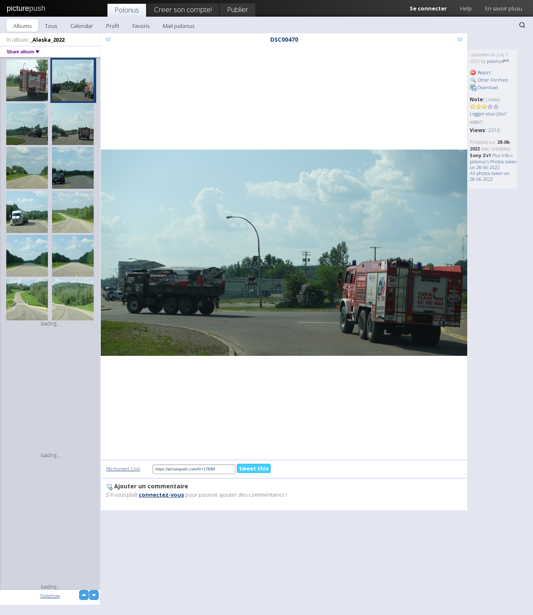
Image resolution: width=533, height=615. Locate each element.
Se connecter (428, 8)
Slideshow (50, 595)
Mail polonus (178, 26)
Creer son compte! (183, 9)
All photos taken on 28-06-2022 (490, 176)
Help (466, 8)
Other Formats (492, 80)
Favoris (140, 26)
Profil (112, 26)
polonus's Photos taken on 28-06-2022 (493, 164)
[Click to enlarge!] (284, 253)
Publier (237, 9)
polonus (495, 61)
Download (487, 87)
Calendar (81, 26)
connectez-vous (161, 494)
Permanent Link (123, 468)
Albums (22, 26)
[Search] (522, 25)
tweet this (254, 468)
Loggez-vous (482, 113)
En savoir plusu (503, 8)
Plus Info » (502, 155)
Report (483, 72)
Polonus (127, 10)
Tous (51, 26)
